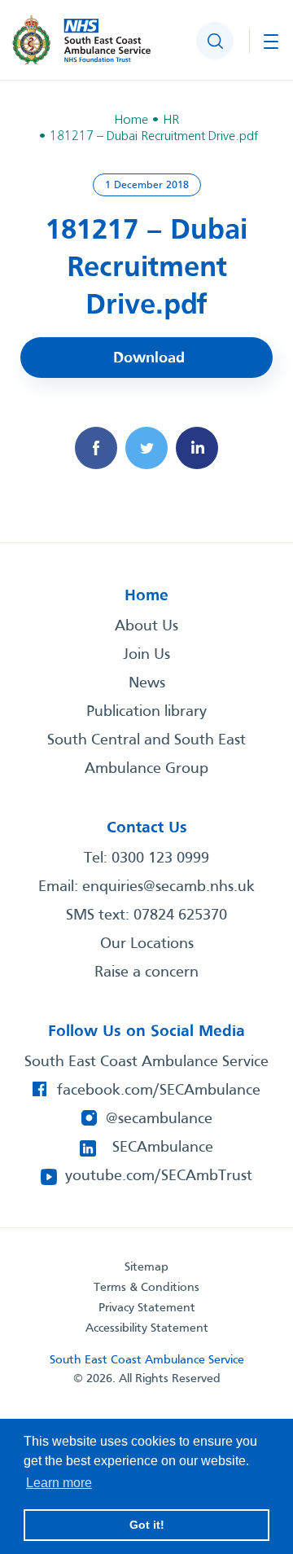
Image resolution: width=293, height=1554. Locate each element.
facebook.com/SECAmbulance (158, 1090)
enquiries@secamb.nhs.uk (168, 887)
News (147, 683)
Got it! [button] (146, 1524)
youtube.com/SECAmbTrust (158, 1176)
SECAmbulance (162, 1147)
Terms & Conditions (146, 1287)
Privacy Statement (146, 1308)
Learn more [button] (59, 1483)
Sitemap (146, 1267)
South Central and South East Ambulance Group (146, 754)
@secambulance (159, 1119)
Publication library (146, 712)
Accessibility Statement (146, 1328)
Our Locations (147, 944)
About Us (146, 626)
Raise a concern (146, 972)
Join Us (146, 655)
